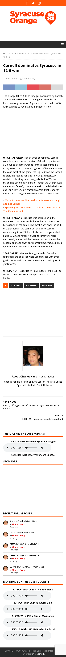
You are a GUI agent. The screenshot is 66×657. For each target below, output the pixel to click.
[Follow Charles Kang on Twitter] (33, 390)
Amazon (37, 454)
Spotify (50, 454)
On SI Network (37, 654)
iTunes (27, 454)
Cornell (16, 285)
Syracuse (47, 285)
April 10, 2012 (12, 78)
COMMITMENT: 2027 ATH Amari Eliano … (28, 566)
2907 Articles (47, 376)
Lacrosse (31, 285)
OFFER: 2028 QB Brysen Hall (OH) (24, 544)
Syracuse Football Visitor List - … (24, 521)
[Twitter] (33, 3)
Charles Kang (28, 78)
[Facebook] (27, 3)
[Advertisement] (34, 33)
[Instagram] (39, 3)
